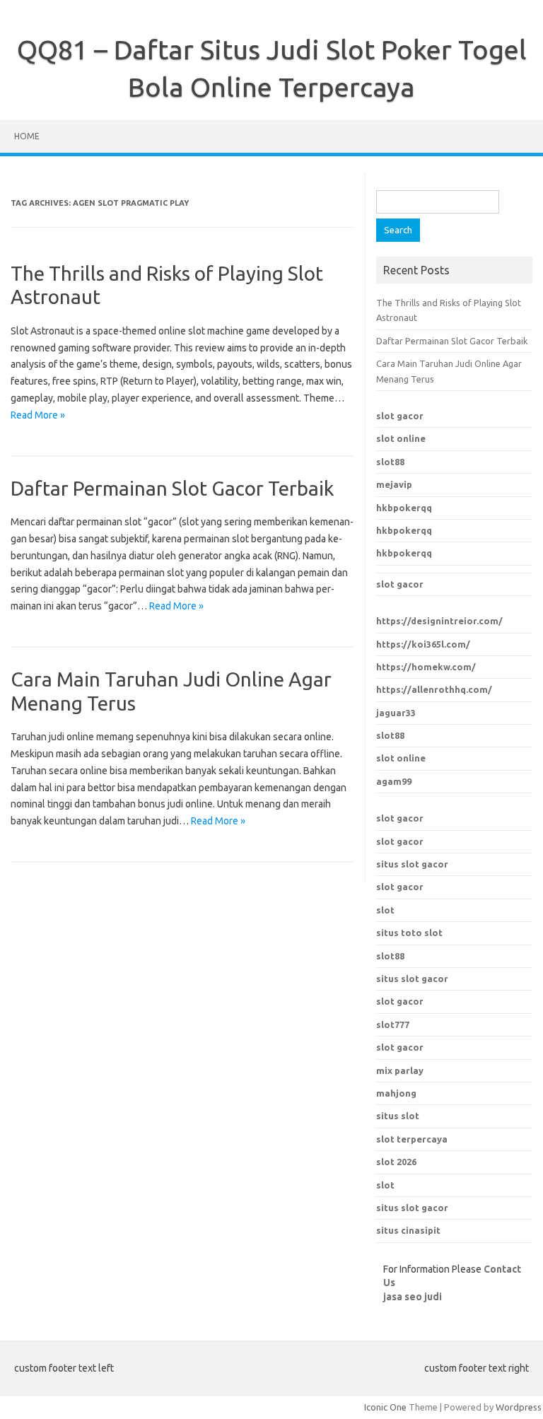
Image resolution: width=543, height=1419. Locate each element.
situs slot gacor (412, 864)
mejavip (394, 484)
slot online (401, 438)
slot (385, 910)
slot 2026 (396, 1162)
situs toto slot (409, 933)
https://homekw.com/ (426, 667)
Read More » (38, 415)
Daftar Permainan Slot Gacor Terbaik (172, 488)
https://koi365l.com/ (423, 644)
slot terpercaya (412, 1139)
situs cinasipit (408, 1230)
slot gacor (400, 416)
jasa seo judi (412, 1296)
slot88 (390, 462)
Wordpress (519, 1407)
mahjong (396, 1093)
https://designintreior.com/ (439, 621)
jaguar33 (396, 713)
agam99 (393, 781)
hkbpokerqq (404, 508)
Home (27, 136)
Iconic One (385, 1407)
